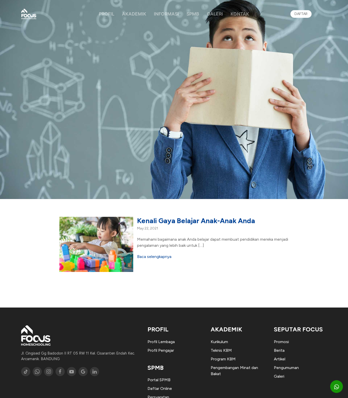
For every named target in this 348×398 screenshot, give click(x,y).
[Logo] (28, 14)
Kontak (240, 14)
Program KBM (223, 359)
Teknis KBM (221, 350)
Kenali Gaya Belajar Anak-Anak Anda (196, 221)
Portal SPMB (159, 379)
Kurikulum (219, 341)
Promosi (281, 341)
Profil (106, 14)
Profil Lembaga (161, 341)
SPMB (192, 14)
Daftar (301, 14)
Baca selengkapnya (154, 256)
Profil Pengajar (161, 350)
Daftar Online (160, 388)
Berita (279, 350)
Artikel (279, 359)
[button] (336, 387)
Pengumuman (286, 367)
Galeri (215, 14)
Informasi (166, 14)
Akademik (134, 14)
